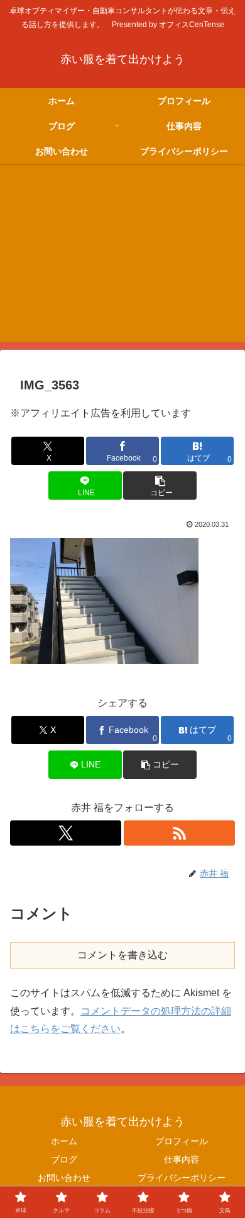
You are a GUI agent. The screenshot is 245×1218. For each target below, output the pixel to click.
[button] (159, 485)
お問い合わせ (64, 1178)
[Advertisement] (122, 260)
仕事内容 (181, 1159)
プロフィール (181, 1141)
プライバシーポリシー (182, 1178)
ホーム (64, 1141)
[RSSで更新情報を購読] (179, 833)
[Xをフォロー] (65, 833)
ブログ (64, 1159)
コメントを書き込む (122, 955)
